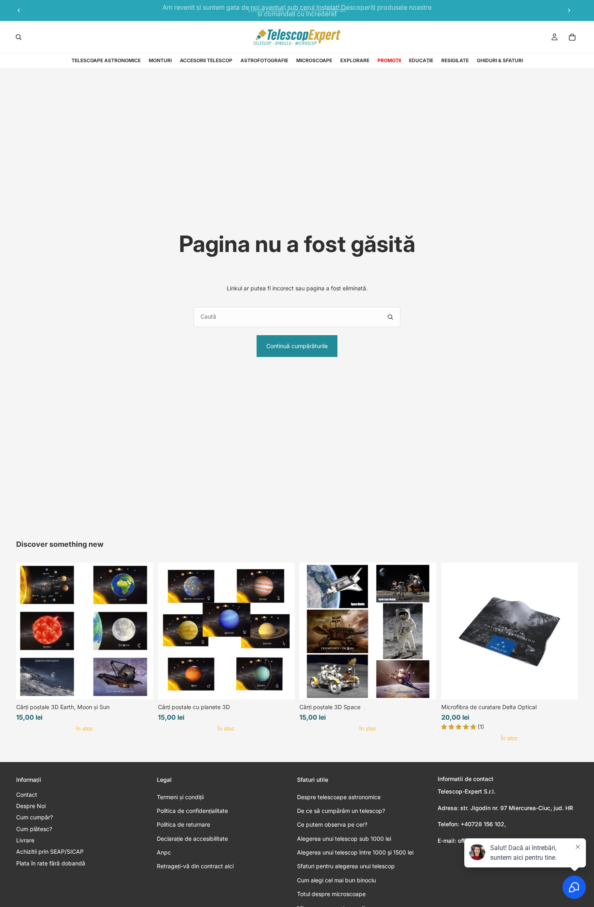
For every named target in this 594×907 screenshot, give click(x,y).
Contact (26, 794)
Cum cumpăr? (34, 817)
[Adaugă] (565, 687)
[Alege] (140, 687)
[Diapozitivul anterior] (19, 10)
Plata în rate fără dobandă (50, 863)
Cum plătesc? (34, 828)
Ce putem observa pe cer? (332, 824)
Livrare (25, 840)
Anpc (164, 852)
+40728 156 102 (482, 824)
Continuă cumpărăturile (297, 345)
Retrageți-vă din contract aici (195, 866)
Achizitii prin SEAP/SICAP (50, 851)
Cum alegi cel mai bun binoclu (336, 880)
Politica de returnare (183, 824)
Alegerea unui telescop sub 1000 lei (344, 838)
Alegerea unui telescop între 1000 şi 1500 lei (355, 852)
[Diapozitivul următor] (569, 10)
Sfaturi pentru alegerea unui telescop (346, 866)
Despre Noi (31, 805)
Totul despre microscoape (331, 893)
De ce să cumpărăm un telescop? (341, 810)
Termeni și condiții (180, 797)
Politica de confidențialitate (192, 810)
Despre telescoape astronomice (339, 797)
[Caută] (18, 37)
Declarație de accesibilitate (192, 838)
